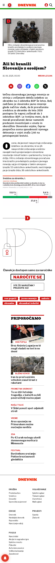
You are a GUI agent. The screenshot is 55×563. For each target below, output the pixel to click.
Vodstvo (12, 496)
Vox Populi (10, 298)
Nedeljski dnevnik (16, 517)
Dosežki (12, 499)
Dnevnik (12, 515)
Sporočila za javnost (18, 502)
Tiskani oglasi (38, 496)
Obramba (9, 303)
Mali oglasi (37, 502)
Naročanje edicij (16, 523)
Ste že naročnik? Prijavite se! (24, 286)
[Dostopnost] (9, 5)
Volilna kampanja (16, 551)
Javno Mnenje (29, 298)
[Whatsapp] (36, 86)
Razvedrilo (13, 520)
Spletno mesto (15, 542)
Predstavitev (15, 493)
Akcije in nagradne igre (19, 539)
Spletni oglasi (38, 493)
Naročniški (13, 536)
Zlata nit (36, 517)
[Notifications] (5, 558)
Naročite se (27, 277)
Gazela (35, 515)
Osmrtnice (37, 499)
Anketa (45, 298)
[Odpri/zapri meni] (6, 5)
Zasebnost (14, 554)
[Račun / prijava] (47, 5)
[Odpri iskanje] (50, 5)
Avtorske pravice (16, 548)
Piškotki (12, 545)
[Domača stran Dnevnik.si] (27, 5)
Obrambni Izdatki (29, 303)
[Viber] (19, 86)
